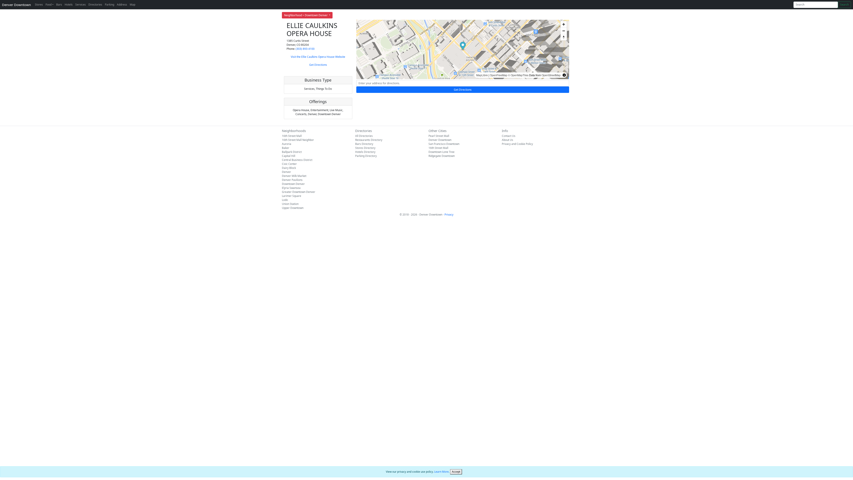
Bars (59, 4)
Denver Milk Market (294, 176)
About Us (507, 140)
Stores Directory (365, 148)
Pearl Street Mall (438, 136)
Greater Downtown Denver (298, 192)
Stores (39, 4)
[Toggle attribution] (564, 75)
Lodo (285, 200)
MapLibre (482, 75)
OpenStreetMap (551, 75)
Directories (95, 4)
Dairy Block (289, 168)
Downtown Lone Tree (441, 152)
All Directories (364, 136)
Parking (109, 4)
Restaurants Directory (368, 140)
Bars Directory (364, 144)
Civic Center (289, 164)
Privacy (448, 214)
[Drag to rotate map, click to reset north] (563, 37)
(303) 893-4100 (305, 49)
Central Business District (297, 160)
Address (122, 4)
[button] (463, 46)
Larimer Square (291, 196)
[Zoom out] (563, 31)
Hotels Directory (365, 152)
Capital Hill (288, 156)
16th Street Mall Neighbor (298, 140)
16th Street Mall (292, 136)
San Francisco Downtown (443, 144)
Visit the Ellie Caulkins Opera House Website (318, 57)
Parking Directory (366, 156)
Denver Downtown (16, 4)
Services (80, 4)
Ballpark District (292, 152)
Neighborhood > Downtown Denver (306, 15)
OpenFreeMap (498, 75)
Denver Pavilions (292, 180)
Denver (286, 172)
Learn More (441, 472)
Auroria (286, 144)
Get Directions (318, 65)
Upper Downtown (292, 208)
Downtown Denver (293, 184)
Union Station (290, 204)
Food (49, 4)
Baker (285, 148)
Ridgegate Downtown (441, 156)
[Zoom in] (563, 24)
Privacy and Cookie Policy (517, 144)
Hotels (69, 4)
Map (132, 4)
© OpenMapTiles (518, 75)
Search (844, 4)
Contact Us (508, 136)
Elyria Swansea (291, 188)
